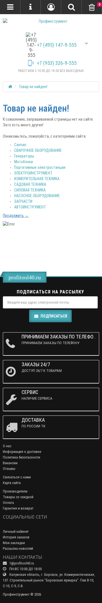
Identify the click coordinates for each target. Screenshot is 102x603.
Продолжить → (16, 215)
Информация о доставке (22, 451)
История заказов (16, 537)
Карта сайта (12, 483)
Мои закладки (14, 543)
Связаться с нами (17, 477)
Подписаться (54, 316)
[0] (91, 7)
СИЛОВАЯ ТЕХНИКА (30, 190)
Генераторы (24, 156)
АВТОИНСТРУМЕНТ (30, 207)
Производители (15, 491)
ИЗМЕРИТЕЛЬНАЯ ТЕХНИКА (37, 178)
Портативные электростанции (39, 167)
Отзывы (9, 468)
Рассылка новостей (18, 548)
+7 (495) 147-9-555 (56, 45)
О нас (7, 446)
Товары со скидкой (18, 497)
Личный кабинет (16, 531)
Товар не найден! (33, 86)
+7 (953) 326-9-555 (56, 63)
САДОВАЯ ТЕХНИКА (30, 184)
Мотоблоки (23, 161)
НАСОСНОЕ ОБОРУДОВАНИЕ (37, 195)
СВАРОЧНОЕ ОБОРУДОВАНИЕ (38, 150)
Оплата (8, 502)
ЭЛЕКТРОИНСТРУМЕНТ (33, 173)
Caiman (20, 144)
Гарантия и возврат (18, 508)
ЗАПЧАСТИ (23, 201)
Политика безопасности (21, 457)
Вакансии (10, 463)
